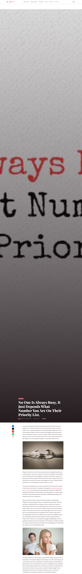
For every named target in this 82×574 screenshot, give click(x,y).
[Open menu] (7, 2)
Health (46, 1)
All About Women (34, 1)
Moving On (21, 398)
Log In (74, 1)
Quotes (56, 1)
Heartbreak (41, 1)
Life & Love (51, 1)
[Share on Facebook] (13, 426)
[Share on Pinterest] (13, 431)
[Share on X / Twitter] (13, 429)
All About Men (26, 1)
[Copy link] (13, 437)
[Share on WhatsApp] (13, 434)
